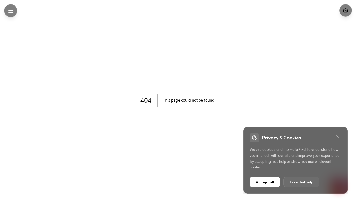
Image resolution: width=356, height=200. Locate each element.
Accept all (265, 182)
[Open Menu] (10, 10)
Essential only (301, 182)
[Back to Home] (345, 10)
